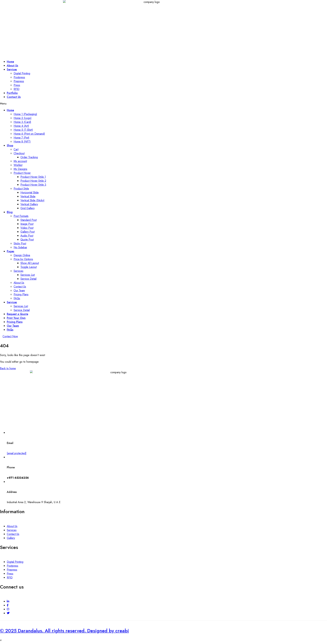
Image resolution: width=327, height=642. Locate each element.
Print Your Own (16, 318)
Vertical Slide (27, 196)
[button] (10, 336)
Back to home (8, 368)
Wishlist (18, 165)
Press (17, 85)
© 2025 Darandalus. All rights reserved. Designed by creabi (64, 630)
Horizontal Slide (29, 192)
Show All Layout (29, 263)
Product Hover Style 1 (33, 177)
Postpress (19, 77)
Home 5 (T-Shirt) (23, 130)
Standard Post (28, 220)
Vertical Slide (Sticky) (32, 200)
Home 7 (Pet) (21, 138)
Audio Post (26, 236)
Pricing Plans (21, 294)
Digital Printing (22, 73)
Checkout (19, 153)
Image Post (26, 224)
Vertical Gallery (29, 204)
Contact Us (14, 97)
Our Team (19, 290)
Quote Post (27, 239)
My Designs (20, 169)
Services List (27, 275)
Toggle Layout (28, 267)
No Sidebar (20, 247)
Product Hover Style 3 (33, 185)
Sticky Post (20, 243)
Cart (16, 149)
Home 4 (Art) (21, 126)
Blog (10, 212)
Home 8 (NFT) (22, 141)
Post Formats (21, 216)
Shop (10, 145)
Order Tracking (29, 157)
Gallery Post (27, 232)
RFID (10, 577)
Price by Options (23, 259)
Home (10, 110)
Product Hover (22, 173)
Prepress (19, 81)
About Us (19, 283)
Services (12, 69)
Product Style (21, 189)
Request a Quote (17, 314)
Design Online (22, 255)
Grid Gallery (27, 208)
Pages (10, 251)
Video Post (26, 228)
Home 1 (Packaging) (25, 114)
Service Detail (28, 279)
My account (20, 161)
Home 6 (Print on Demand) (29, 134)
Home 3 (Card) (22, 122)
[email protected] (16, 453)
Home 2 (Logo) (23, 118)
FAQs (17, 298)
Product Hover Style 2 (33, 181)
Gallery (11, 538)
